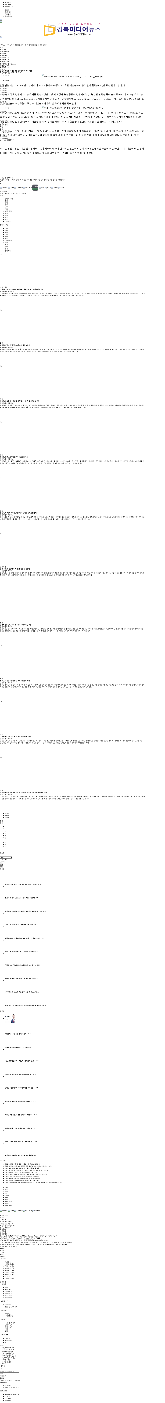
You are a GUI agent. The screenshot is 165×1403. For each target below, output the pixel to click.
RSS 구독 (8, 4)
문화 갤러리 (43, 45)
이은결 (7, 1203)
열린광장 (36, 45)
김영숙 (7, 1195)
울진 (6, 215)
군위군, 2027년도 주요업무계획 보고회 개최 (21, 1172)
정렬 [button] (1, 821)
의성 (6, 213)
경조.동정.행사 (9, 1278)
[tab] (82, 1259)
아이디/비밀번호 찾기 (12, 1387)
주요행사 (8, 1304)
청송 (6, 217)
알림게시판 (22, 45)
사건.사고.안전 (9, 1274)
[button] (1, 195)
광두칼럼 (8, 1289)
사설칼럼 (6, 80)
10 (5, 846)
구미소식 (6, 51)
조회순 (7, 817)
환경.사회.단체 (9, 1266)
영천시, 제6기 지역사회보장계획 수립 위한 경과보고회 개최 (26, 1174)
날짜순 (7, 815)
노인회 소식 (8, 1325)
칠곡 (6, 219)
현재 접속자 (8, 1348)
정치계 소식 (4, 125)
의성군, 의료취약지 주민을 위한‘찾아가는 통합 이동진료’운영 (26, 1170)
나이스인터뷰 (9, 1316)
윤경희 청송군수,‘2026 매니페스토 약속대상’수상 (22, 1178)
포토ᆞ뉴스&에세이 (11, 1307)
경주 (6, 205)
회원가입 (8, 12)
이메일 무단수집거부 (6, 1224)
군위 (6, 203)
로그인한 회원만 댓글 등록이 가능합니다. (13, 193)
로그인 (7, 10)
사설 (6, 1287)
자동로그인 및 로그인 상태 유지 (11, 1380)
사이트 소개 (4, 1215)
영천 (6, 201)
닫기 (1, 867)
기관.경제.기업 (9, 1264)
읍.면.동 (2, 69)
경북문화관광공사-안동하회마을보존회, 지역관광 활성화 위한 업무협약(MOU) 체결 (33, 1182)
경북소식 (6, 75)
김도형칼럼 (3, 88)
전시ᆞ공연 (8, 1338)
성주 (6, 207)
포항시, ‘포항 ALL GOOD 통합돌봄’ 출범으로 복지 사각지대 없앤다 (28, 1166)
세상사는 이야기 (10, 1323)
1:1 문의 (7, 1396)
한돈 (6, 1199)
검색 (1, 864)
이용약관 (3, 1220)
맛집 (6, 1331)
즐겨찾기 (8, 2)
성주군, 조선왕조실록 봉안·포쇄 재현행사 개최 (22, 1180)
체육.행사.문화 (9, 1268)
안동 (6, 209)
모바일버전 (3, 1234)
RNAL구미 (8, 1205)
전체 (6, 228)
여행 (1, 127)
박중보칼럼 (3, 90)
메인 (1, 47)
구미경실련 (8, 1201)
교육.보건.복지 (9, 1272)
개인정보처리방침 (6, 1222)
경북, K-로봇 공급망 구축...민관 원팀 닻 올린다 (22, 1176)
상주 (6, 1191)
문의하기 (3, 1232)
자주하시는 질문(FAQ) (12, 1394)
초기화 (7, 813)
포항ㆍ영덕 (8, 211)
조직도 (2, 1217)
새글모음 (8, 1398)
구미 (6, 1187)
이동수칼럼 (8, 1295)
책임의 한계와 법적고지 (7, 1226)
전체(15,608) (9, 199)
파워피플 (6, 108)
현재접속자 (8, 1400)
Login (2, 1378)
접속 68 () (8, 16)
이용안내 (3, 1230)
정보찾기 (8, 14)
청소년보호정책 (5, 1228)
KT (6, 1193)
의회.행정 (8, 1262)
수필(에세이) (9, 1340)
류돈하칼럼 (8, 1297)
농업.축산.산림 (9, 1270)
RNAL (7, 1197)
